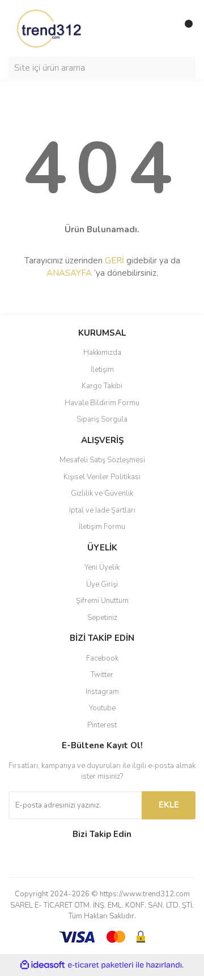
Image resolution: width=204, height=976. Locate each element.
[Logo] (50, 27)
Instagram (102, 692)
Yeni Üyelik (102, 567)
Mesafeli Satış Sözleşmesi (102, 460)
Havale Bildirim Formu (102, 403)
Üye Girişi (102, 584)
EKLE (169, 804)
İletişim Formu (102, 527)
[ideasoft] (42, 965)
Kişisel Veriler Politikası (102, 477)
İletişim (102, 370)
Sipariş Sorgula (102, 419)
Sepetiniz (102, 618)
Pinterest (102, 725)
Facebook (102, 658)
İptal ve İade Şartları (102, 510)
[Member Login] (161, 28)
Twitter (102, 675)
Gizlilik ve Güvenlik (102, 493)
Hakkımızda (102, 353)
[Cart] (184, 28)
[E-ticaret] (100, 965)
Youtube (102, 708)
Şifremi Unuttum (102, 601)
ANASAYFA (69, 273)
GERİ (114, 260)
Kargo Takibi (102, 386)
